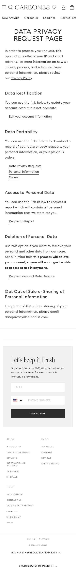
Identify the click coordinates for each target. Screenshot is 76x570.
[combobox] (18, 400)
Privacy (44, 539)
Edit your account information (30, 116)
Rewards (46, 452)
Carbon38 (31, 17)
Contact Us (13, 500)
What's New (13, 446)
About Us (47, 446)
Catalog (11, 511)
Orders (13, 177)
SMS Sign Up (13, 517)
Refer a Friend (50, 463)
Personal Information (24, 172)
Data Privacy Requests (25, 166)
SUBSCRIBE (38, 413)
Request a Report (21, 221)
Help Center (14, 494)
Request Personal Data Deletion (32, 276)
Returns (11, 458)
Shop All (11, 477)
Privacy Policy (21, 78)
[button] (38, 566)
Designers (12, 471)
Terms (31, 539)
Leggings (49, 17)
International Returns (15, 464)
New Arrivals (10, 17)
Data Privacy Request (20, 505)
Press (9, 522)
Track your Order (18, 452)
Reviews (46, 458)
